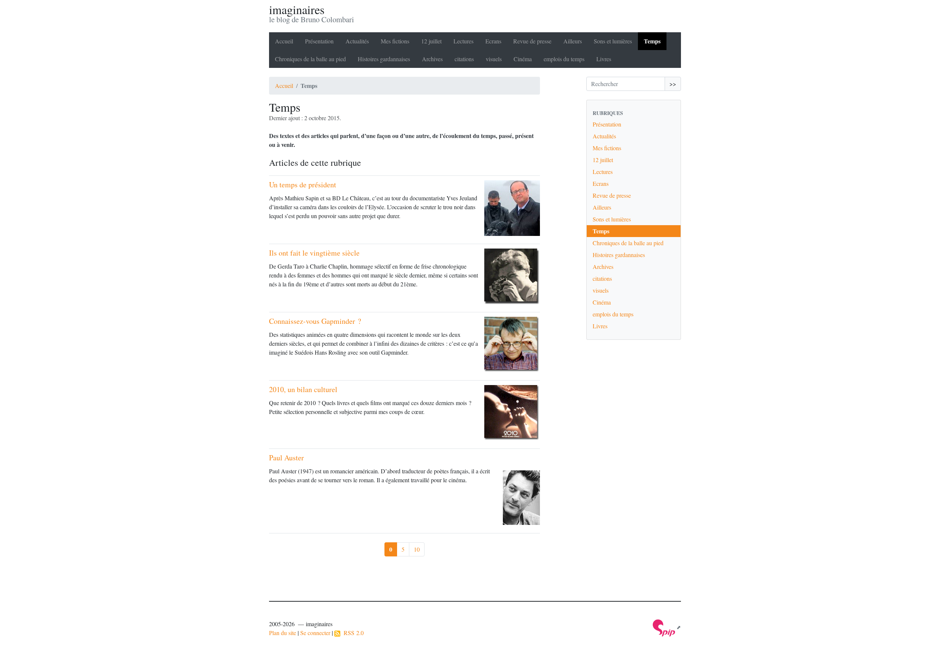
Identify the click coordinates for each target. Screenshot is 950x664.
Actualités (357, 41)
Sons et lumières (613, 41)
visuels (494, 59)
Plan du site (282, 633)
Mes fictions (395, 41)
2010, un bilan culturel (303, 389)
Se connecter (315, 633)
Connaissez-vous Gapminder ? (315, 321)
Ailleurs (572, 41)
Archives (432, 59)
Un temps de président (302, 185)
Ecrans (493, 41)
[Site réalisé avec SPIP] (667, 627)
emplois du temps (564, 59)
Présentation (319, 41)
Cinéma (523, 59)
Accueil (284, 41)
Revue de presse (532, 41)
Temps (652, 41)
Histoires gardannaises (384, 59)
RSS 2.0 (352, 633)
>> (672, 84)
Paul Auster (286, 458)
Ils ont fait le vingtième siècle (314, 253)
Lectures (463, 41)
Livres (603, 59)
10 (417, 549)
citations (464, 59)
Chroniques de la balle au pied (310, 59)
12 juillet (431, 41)
